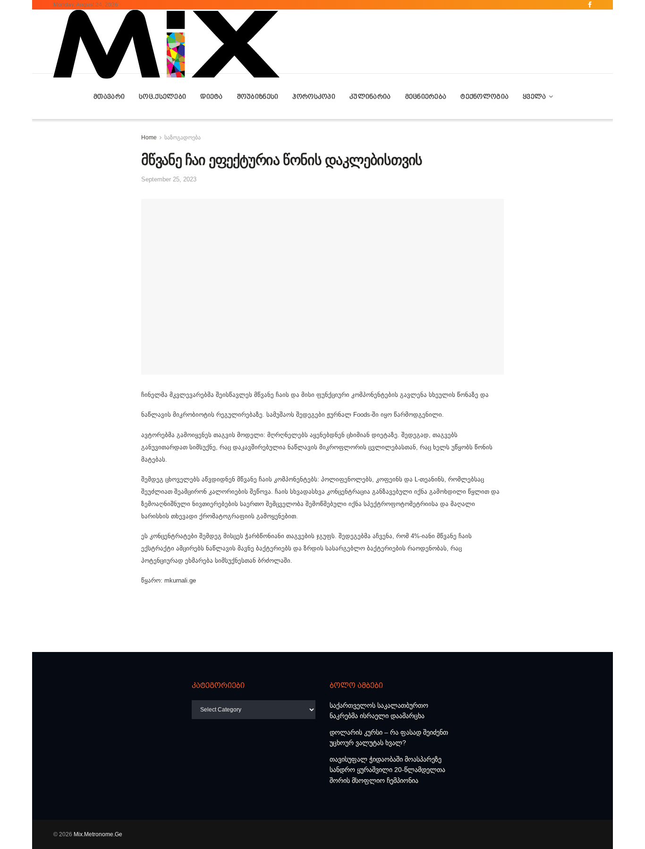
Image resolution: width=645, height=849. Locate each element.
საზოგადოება (182, 137)
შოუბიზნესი (258, 96)
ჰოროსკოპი (313, 96)
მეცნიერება (426, 96)
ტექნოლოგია (484, 96)
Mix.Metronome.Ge (98, 834)
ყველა (534, 96)
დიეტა (211, 96)
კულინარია (370, 96)
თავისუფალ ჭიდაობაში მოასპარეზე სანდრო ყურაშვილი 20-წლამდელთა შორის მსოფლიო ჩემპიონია (387, 769)
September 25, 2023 (168, 179)
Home (149, 137)
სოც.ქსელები (162, 96)
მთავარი (109, 96)
